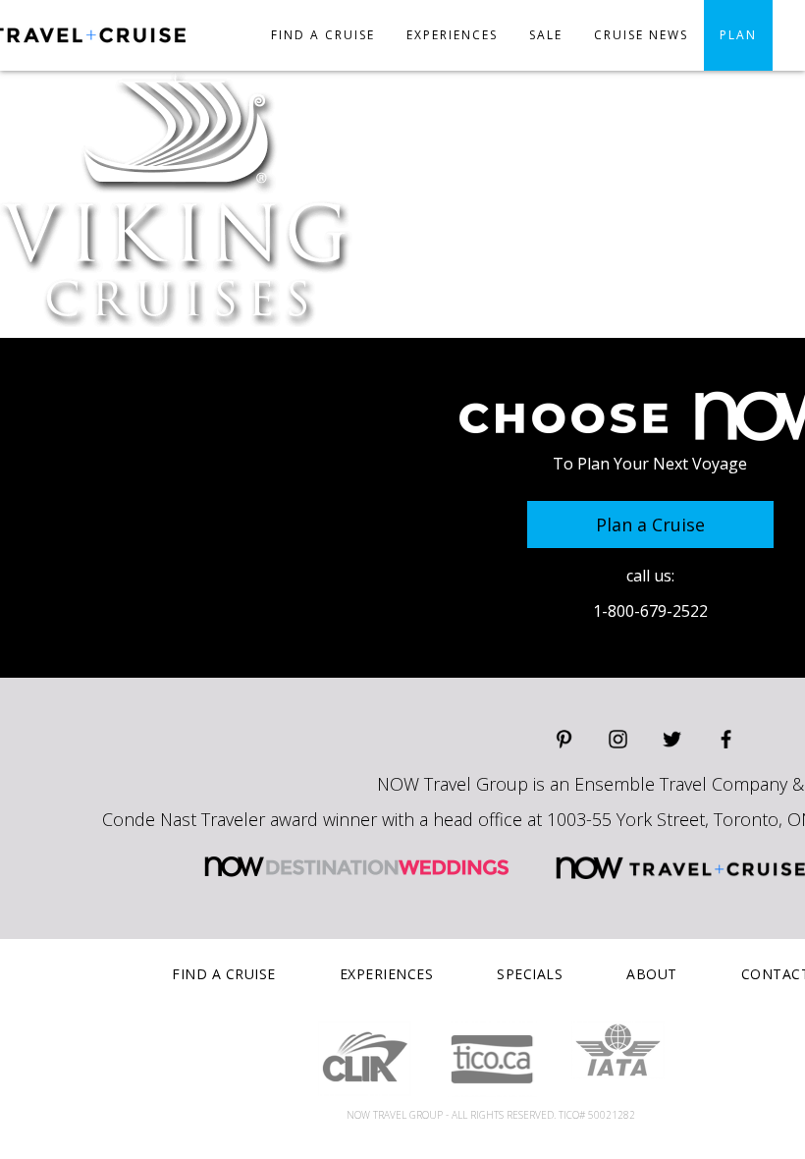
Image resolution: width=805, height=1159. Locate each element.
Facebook (726, 739)
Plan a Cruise (650, 524)
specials (530, 974)
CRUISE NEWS (641, 35)
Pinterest (564, 739)
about (651, 974)
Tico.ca (491, 1059)
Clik (364, 1058)
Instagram (618, 739)
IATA (618, 1049)
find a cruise (224, 974)
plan (738, 35)
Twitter (672, 739)
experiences (452, 35)
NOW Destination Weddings (356, 866)
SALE (546, 35)
